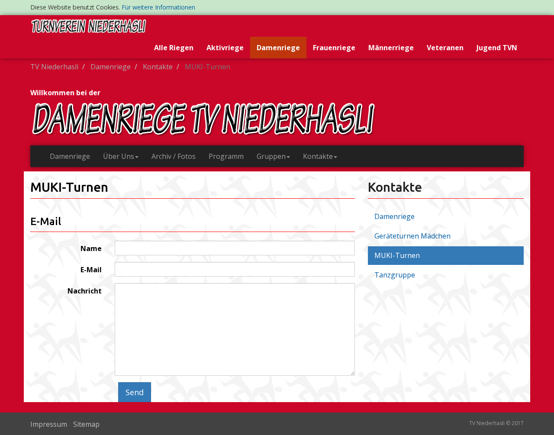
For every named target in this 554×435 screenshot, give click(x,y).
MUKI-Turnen (397, 255)
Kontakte (158, 66)
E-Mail (91, 269)
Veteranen (445, 47)
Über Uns (118, 156)
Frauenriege (334, 47)
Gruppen (271, 156)
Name (91, 248)
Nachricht (85, 291)
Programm (226, 156)
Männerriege (391, 47)
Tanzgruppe (394, 275)
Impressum (48, 424)
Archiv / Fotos (173, 156)
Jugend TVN (497, 47)
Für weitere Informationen (158, 7)
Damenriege (278, 47)
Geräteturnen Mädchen (412, 236)
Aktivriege (225, 47)
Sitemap (86, 424)
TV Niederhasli (54, 66)
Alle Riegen (173, 47)
